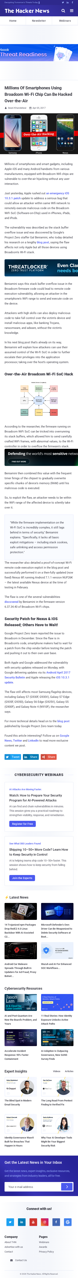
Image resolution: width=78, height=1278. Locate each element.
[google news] (68, 1222)
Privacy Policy (46, 1251)
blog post (43, 242)
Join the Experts (22, 878)
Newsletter (39, 20)
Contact (9, 1251)
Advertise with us (14, 1246)
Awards (43, 1246)
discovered (11, 602)
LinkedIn (33, 740)
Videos (56, 1071)
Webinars (65, 20)
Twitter (17, 740)
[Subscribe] (67, 1187)
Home (13, 20)
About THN (10, 1242)
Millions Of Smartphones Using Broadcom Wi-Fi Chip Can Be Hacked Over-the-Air (38, 94)
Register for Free (22, 823)
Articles (69, 1071)
